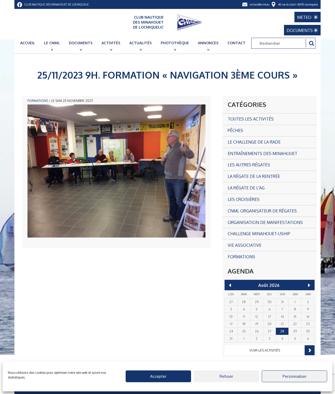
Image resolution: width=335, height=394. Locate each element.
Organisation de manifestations (265, 222)
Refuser (226, 376)
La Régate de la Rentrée (254, 176)
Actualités (140, 43)
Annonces (208, 43)
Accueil (27, 43)
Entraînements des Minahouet (262, 153)
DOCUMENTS (300, 30)
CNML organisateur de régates (262, 211)
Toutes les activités (251, 119)
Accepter (158, 376)
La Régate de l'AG (246, 187)
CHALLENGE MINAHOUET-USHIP (259, 233)
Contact (236, 43)
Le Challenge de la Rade (254, 142)
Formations (37, 101)
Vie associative (244, 245)
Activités (111, 43)
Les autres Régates (249, 164)
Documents (81, 43)
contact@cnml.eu (259, 4)
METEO (304, 17)
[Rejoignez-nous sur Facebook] (19, 4)
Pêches (235, 130)
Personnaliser (294, 376)
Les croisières (244, 199)
